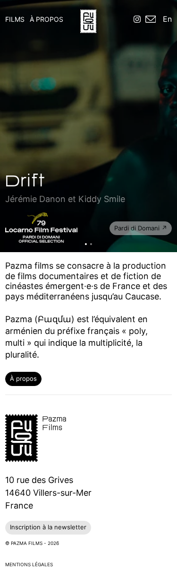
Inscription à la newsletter (48, 527)
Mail (150, 20)
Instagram (137, 20)
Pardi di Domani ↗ (140, 228)
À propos (46, 19)
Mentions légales (29, 564)
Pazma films (88, 21)
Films (15, 19)
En (167, 19)
